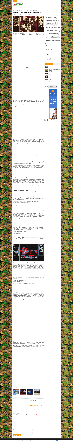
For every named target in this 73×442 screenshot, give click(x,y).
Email (14, 432)
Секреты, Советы (48, 59)
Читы (47, 60)
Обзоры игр (18, 10)
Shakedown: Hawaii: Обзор (34, 405)
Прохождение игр (48, 55)
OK (57, 440)
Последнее (56, 63)
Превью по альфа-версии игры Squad (54, 73)
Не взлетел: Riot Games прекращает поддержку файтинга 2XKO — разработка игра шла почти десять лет (53, 31)
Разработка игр (48, 58)
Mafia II (50, 75)
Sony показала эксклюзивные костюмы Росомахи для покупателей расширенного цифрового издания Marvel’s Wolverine (52, 18)
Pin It (8, 15)
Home (14, 10)
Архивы (46, 86)
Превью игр (48, 54)
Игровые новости (48, 48)
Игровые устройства (49, 49)
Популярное (49, 63)
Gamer (18, 14)
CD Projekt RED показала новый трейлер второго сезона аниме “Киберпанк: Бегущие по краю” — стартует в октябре (53, 34)
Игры (47, 50)
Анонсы (47, 45)
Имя (14, 429)
